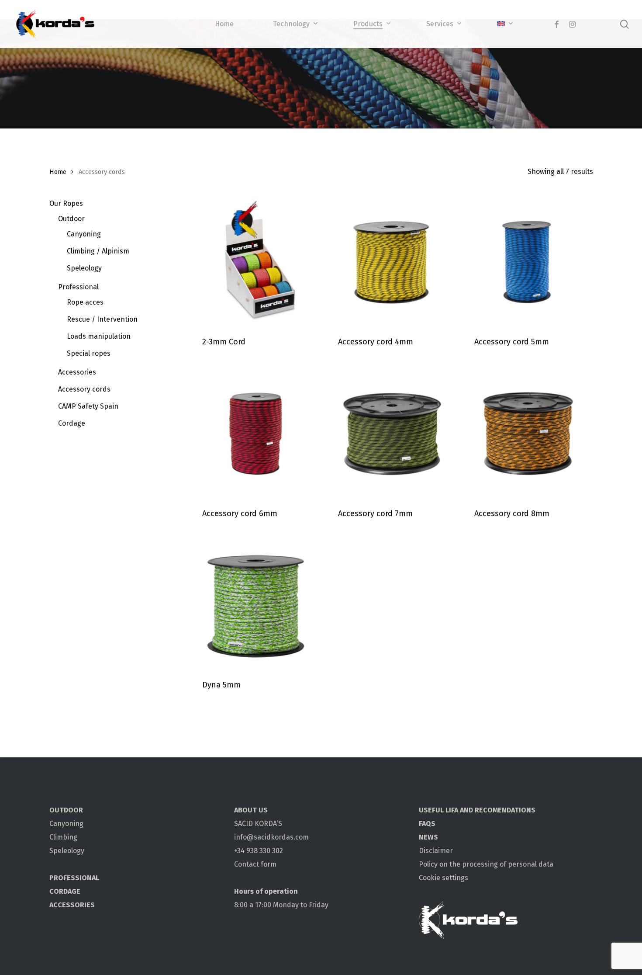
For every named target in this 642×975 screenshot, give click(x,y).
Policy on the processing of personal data (486, 864)
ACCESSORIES (72, 905)
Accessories (77, 372)
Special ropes (88, 353)
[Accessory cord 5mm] (527, 261)
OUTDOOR (66, 810)
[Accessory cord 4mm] (391, 261)
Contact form (255, 864)
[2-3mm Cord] (255, 261)
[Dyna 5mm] (255, 604)
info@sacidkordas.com (271, 837)
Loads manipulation (99, 336)
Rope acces (85, 302)
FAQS (427, 823)
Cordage (71, 423)
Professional (78, 287)
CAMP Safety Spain (88, 406)
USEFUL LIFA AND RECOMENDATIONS (477, 810)
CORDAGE (64, 891)
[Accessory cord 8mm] (527, 432)
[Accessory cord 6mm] (255, 432)
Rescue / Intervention (102, 319)
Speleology (84, 268)
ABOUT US (251, 810)
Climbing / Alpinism (98, 251)
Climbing (63, 837)
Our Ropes (66, 203)
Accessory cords (84, 389)
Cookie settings (443, 878)
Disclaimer (436, 851)
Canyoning (84, 234)
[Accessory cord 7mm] (391, 432)
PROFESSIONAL (74, 878)
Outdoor (71, 219)
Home (57, 172)
